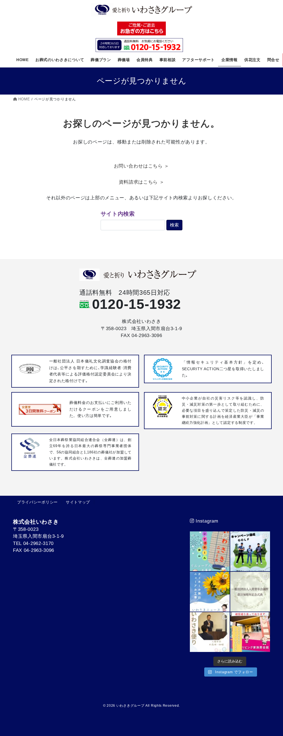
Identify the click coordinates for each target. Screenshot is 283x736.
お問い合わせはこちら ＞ (141, 166)
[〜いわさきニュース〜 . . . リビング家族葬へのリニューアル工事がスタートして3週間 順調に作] (210, 551)
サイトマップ (78, 502)
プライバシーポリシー (37, 502)
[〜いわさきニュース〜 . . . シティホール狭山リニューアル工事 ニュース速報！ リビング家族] (210, 592)
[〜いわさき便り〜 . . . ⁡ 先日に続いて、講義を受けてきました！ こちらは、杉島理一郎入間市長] (210, 632)
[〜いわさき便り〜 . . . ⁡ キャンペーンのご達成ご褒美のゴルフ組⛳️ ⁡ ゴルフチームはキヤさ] (250, 551)
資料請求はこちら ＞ (141, 182)
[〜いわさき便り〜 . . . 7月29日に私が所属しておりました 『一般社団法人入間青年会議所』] (250, 592)
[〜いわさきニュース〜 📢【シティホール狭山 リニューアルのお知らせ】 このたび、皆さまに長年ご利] (250, 632)
